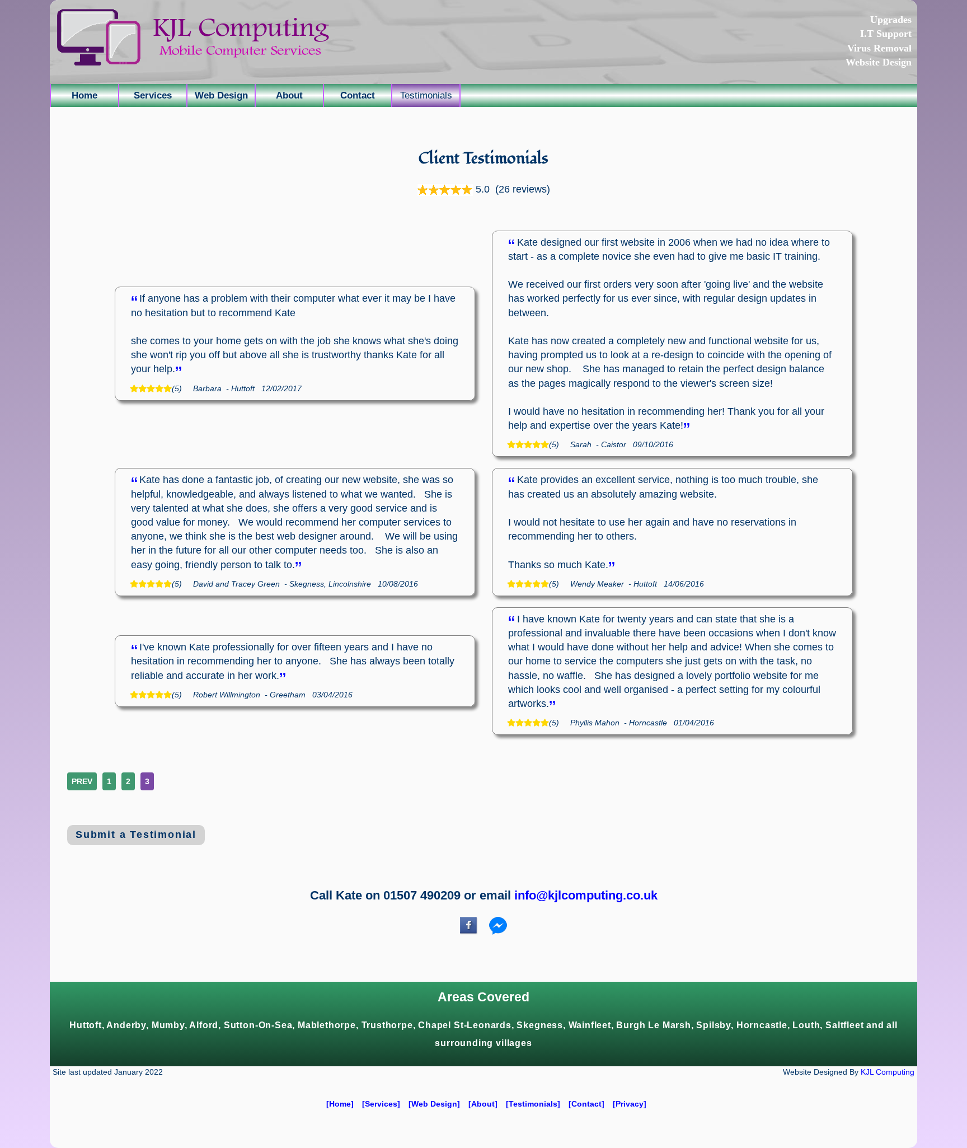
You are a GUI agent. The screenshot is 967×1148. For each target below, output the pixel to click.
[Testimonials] (533, 1103)
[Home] (340, 1103)
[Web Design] (434, 1103)
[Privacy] (629, 1103)
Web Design (221, 95)
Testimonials (426, 95)
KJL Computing (887, 1072)
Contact (357, 95)
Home (84, 95)
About (289, 95)
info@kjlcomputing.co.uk (586, 895)
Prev (82, 781)
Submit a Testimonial (136, 834)
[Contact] (586, 1103)
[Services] (381, 1103)
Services (153, 95)
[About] (482, 1103)
